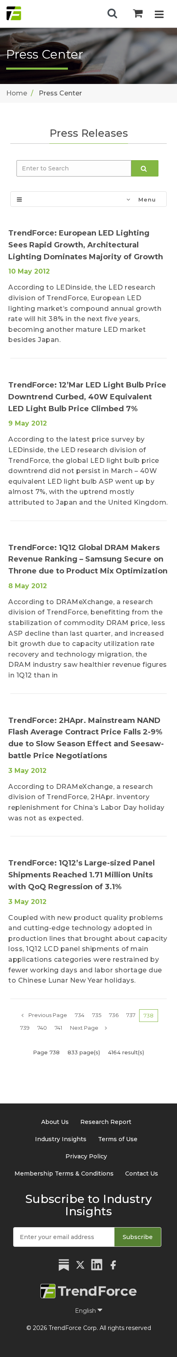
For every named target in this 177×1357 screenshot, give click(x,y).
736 (114, 1015)
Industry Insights (60, 1139)
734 (79, 1015)
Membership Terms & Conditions (64, 1173)
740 (42, 1027)
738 (149, 1015)
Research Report (105, 1122)
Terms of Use (117, 1139)
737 (130, 1015)
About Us (55, 1122)
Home (16, 93)
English (86, 1310)
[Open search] (112, 13)
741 (58, 1027)
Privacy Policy (86, 1156)
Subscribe (138, 1237)
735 (96, 1015)
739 (25, 1027)
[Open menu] (159, 14)
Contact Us (141, 1173)
